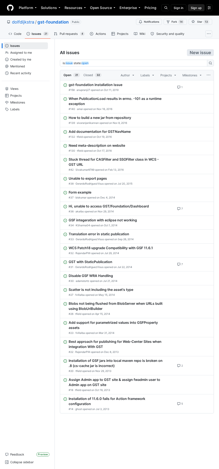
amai (80, 109)
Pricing (150, 8)
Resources (73, 8)
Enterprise (128, 8)
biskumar (80, 197)
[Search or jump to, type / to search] (165, 7)
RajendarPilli (82, 253)
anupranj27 (83, 90)
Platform (26, 8)
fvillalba (80, 294)
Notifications (151, 21)
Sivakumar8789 (84, 169)
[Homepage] (10, 7)
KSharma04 (83, 225)
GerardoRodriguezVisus (89, 183)
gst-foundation (53, 22)
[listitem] (137, 87)
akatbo (79, 211)
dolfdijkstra (23, 22)
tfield (80, 136)
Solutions (49, 8)
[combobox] (135, 63)
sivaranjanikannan (88, 122)
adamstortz (82, 281)
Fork (177, 21)
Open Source (101, 8)
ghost (78, 409)
